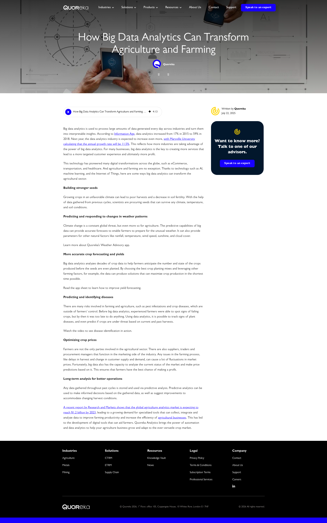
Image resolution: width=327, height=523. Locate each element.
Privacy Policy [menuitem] (197, 458)
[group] (112, 112)
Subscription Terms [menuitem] (200, 472)
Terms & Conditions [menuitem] (201, 465)
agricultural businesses (172, 418)
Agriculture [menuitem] (68, 458)
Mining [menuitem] (65, 472)
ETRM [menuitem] (108, 465)
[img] (149, 112)
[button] (68, 112)
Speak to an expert (258, 7)
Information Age (124, 134)
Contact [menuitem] (236, 458)
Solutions (127, 7)
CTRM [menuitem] (108, 458)
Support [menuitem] (236, 472)
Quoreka (169, 64)
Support (231, 7)
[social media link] (233, 486)
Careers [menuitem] (236, 479)
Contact (214, 7)
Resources (171, 7)
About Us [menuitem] (237, 465)
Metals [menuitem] (65, 465)
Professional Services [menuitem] (201, 479)
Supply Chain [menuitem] (112, 472)
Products (149, 7)
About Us (195, 7)
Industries (104, 7)
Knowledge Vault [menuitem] (156, 458)
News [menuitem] (150, 465)
